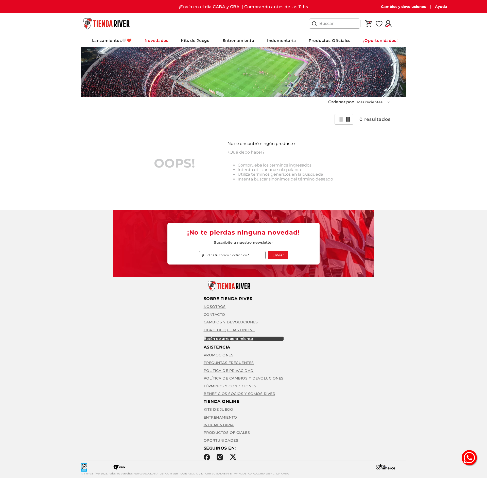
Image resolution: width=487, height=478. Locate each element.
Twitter (233, 457)
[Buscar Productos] (314, 23)
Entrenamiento (238, 40)
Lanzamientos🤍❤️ (112, 40)
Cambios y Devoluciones (231, 322)
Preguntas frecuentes (229, 362)
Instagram (220, 457)
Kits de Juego (195, 40)
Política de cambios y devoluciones (244, 378)
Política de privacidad (229, 370)
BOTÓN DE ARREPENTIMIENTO (228, 339)
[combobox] (334, 23)
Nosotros (215, 306)
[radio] (341, 119)
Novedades (156, 40)
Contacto (214, 314)
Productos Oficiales (330, 40)
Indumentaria (281, 40)
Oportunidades (221, 440)
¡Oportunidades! (380, 40)
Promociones (219, 355)
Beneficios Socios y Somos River (239, 393)
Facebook (207, 457)
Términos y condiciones (230, 386)
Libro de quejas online (229, 330)
